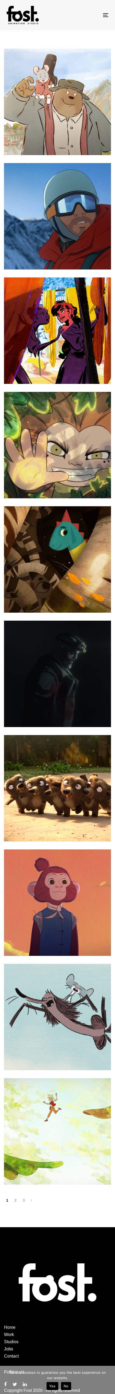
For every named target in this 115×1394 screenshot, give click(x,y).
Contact (11, 1356)
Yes (52, 1386)
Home (10, 1327)
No (66, 1386)
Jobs (8, 1349)
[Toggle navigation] (91, 15)
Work (9, 1334)
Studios (11, 1341)
